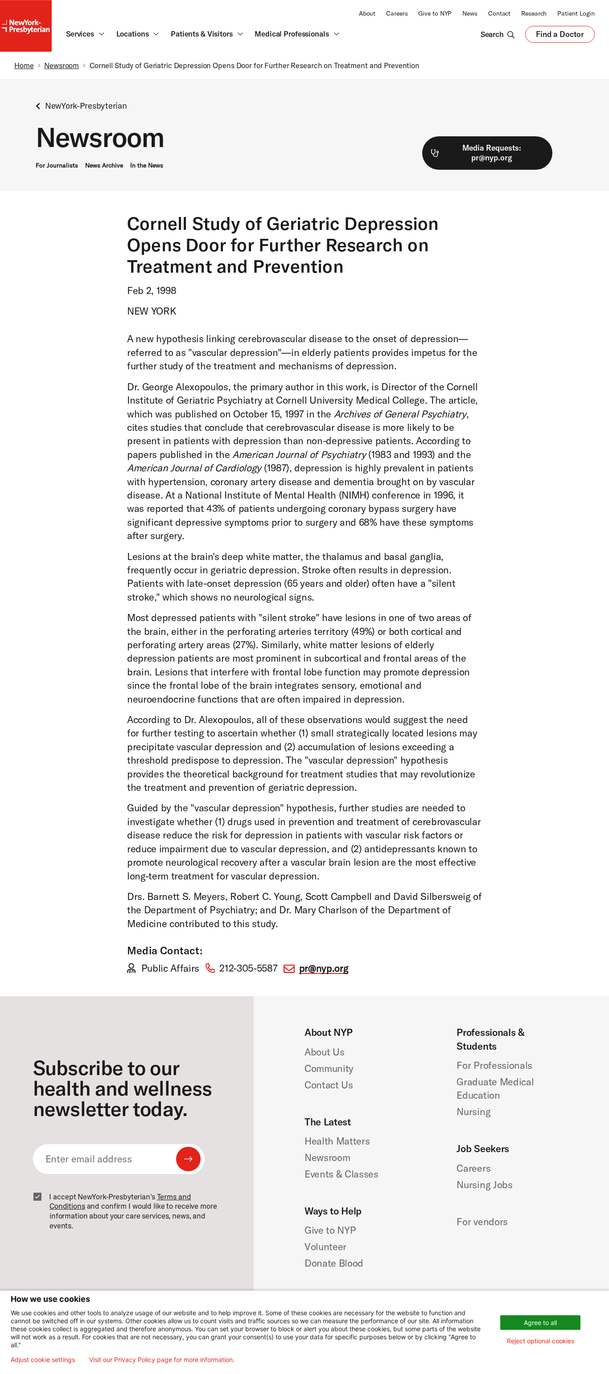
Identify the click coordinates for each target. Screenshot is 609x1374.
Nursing (473, 1111)
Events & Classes (341, 1174)
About (367, 13)
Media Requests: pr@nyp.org (491, 153)
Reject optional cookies (540, 1341)
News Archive (104, 165)
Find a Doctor (560, 36)
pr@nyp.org (324, 968)
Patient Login (576, 13)
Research (534, 13)
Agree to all (540, 1322)
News (469, 13)
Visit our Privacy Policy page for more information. (162, 1359)
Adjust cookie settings (43, 1359)
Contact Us (328, 1085)
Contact (499, 13)
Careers (396, 13)
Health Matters (337, 1141)
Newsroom (61, 65)
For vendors (482, 1221)
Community (329, 1068)
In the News (146, 165)
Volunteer (325, 1246)
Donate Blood (333, 1263)
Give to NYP (435, 13)
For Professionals (494, 1065)
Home (24, 65)
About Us (324, 1052)
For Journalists (57, 165)
